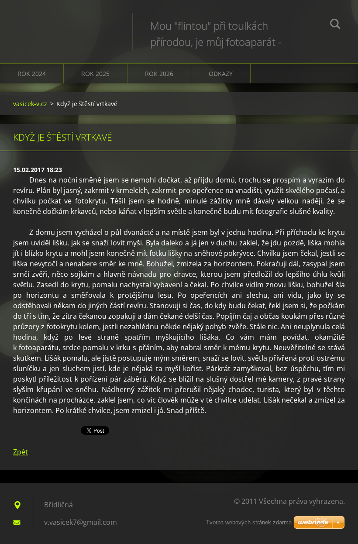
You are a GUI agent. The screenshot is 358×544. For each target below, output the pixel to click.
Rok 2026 (159, 73)
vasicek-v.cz (30, 104)
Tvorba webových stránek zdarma (249, 522)
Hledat (335, 25)
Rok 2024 (31, 73)
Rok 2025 (95, 73)
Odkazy (221, 73)
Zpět (20, 452)
